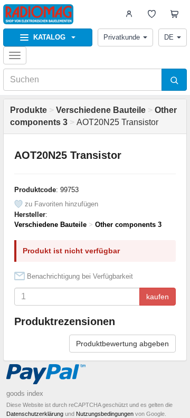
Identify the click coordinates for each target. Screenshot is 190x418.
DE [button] (169, 37)
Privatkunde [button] (121, 37)
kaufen (157, 296)
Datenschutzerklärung (34, 414)
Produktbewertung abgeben (122, 343)
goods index (24, 393)
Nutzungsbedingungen (105, 414)
